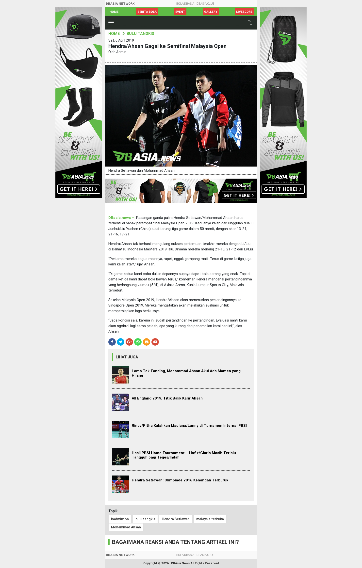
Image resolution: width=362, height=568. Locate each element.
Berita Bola (147, 12)
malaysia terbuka (210, 519)
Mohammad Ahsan (126, 527)
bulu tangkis (145, 519)
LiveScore (244, 12)
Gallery (210, 12)
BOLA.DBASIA (185, 3)
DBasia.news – (121, 217)
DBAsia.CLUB (205, 3)
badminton (120, 519)
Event (180, 12)
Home (114, 12)
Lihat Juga (127, 357)
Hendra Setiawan (176, 519)
